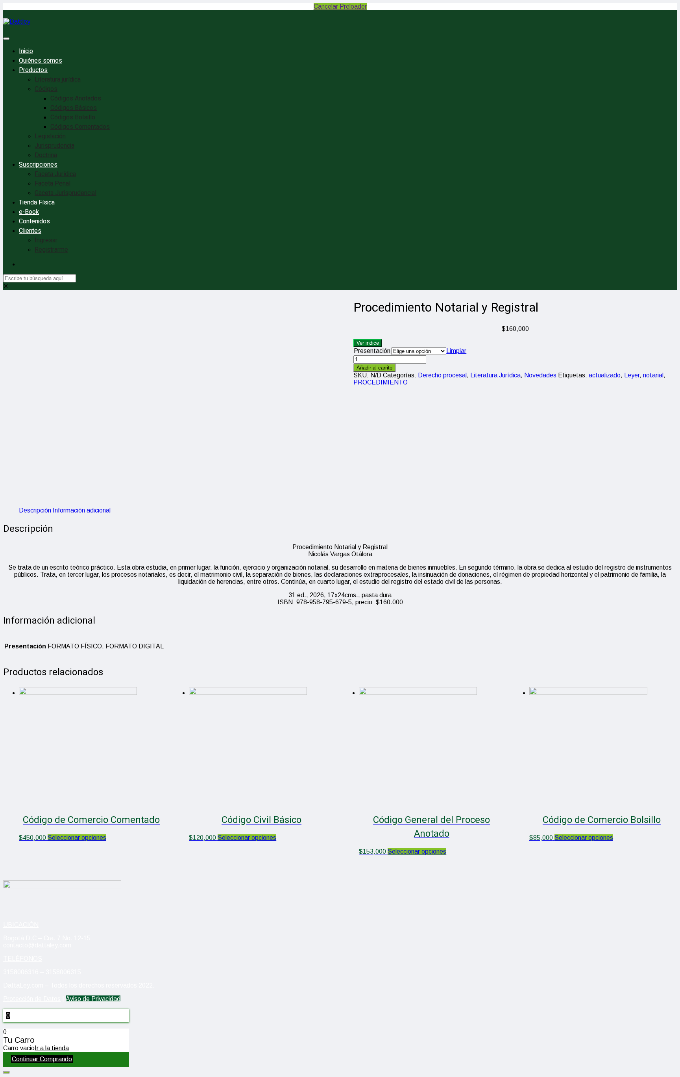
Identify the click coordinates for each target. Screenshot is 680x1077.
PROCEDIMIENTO (380, 382)
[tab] (35, 510)
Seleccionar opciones (77, 837)
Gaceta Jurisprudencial (65, 193)
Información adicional (82, 510)
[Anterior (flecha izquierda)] (14, 538)
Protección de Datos (32, 998)
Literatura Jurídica (495, 375)
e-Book (29, 212)
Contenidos (34, 221)
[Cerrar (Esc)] (671, 8)
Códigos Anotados (75, 98)
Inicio (26, 51)
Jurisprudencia (54, 145)
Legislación (50, 136)
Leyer (631, 375)
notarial (653, 375)
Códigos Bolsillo (72, 117)
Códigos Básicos (73, 108)
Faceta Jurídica (55, 174)
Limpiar (456, 350)
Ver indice (368, 343)
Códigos (46, 89)
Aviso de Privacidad (93, 998)
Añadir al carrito (374, 368)
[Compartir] (654, 8)
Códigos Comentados (80, 127)
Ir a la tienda (52, 1048)
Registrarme (51, 249)
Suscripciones (38, 164)
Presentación (372, 350)
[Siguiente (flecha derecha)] (666, 538)
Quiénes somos (40, 60)
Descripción (35, 510)
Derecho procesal (442, 375)
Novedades (540, 375)
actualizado (605, 375)
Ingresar (46, 240)
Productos (33, 70)
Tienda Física (37, 202)
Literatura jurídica (58, 79)
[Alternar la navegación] (6, 38)
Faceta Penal (52, 183)
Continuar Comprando (42, 1059)
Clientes (30, 231)
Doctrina (46, 155)
